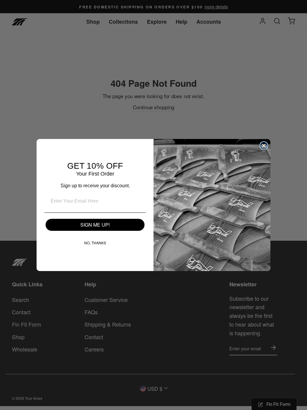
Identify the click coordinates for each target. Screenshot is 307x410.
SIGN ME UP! (95, 224)
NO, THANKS (95, 242)
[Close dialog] (263, 145)
